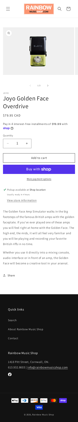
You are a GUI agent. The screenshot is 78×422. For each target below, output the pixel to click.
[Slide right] (47, 85)
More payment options (39, 178)
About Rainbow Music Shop (25, 329)
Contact (13, 338)
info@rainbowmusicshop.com (47, 367)
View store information (22, 200)
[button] (8, 8)
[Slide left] (30, 85)
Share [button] (11, 275)
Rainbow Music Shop (43, 414)
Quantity (8, 135)
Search (12, 320)
